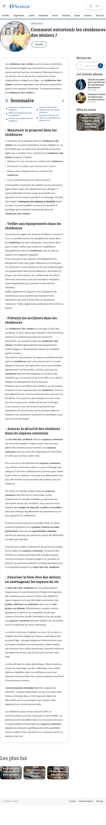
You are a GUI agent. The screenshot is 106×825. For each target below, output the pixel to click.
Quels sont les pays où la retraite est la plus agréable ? (11, 770)
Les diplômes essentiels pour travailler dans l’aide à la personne (90, 119)
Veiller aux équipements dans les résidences (20, 113)
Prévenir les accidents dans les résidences (21, 119)
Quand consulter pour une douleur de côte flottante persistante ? (96, 83)
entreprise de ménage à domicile (37, 201)
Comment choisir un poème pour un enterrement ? (96, 97)
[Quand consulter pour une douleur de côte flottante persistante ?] (81, 84)
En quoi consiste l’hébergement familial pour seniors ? (59, 770)
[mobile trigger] (5, 6)
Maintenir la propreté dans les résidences (21, 108)
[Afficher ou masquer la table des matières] (49, 100)
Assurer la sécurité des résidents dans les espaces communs (49, 109)
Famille (39, 44)
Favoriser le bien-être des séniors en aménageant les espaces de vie (49, 117)
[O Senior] (19, 6)
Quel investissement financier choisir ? (35, 770)
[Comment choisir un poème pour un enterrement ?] (81, 98)
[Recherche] (91, 6)
